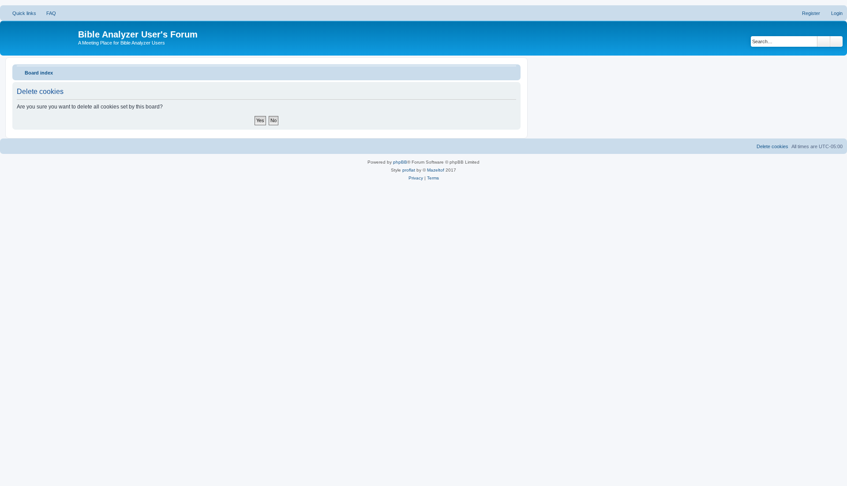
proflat (408, 170)
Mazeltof (435, 170)
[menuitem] (47, 13)
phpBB (400, 162)
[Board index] (40, 37)
